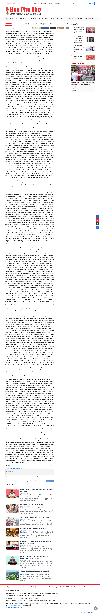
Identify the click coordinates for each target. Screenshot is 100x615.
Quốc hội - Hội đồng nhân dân (51, 24)
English (38, 3)
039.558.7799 (19, 598)
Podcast (50, 3)
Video (44, 3)
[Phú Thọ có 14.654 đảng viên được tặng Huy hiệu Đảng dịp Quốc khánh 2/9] (12, 545)
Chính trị (33, 18)
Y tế (65, 18)
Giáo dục (59, 18)
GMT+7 (15, 3)
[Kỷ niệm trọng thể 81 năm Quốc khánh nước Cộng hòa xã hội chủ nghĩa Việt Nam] (12, 560)
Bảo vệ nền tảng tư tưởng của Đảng (34, 24)
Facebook (58, 3)
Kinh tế (52, 18)
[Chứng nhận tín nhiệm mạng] (14, 607)
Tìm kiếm (91, 3)
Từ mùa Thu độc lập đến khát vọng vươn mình (34, 571)
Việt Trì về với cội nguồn (78, 63)
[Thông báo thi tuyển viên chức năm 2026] (90, 57)
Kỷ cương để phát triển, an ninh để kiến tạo (33, 528)
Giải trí (90, 18)
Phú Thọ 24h (13, 18)
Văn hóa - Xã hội (43, 18)
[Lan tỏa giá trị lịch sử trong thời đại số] (12, 508)
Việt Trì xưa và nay (77, 91)
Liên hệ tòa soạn (36, 587)
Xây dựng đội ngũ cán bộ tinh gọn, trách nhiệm (34, 517)
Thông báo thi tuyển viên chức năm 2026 (78, 56)
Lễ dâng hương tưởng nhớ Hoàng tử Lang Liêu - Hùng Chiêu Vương (82, 83)
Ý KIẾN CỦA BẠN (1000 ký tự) (13, 468)
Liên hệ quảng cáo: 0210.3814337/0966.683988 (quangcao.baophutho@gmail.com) (72, 587)
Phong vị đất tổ (24, 18)
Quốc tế (70, 18)
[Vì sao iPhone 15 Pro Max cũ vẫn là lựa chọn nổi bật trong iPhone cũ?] (90, 39)
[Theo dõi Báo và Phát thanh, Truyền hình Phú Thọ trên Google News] (36, 28)
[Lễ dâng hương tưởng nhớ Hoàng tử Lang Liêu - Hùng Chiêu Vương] (83, 73)
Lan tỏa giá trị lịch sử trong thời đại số (32, 504)
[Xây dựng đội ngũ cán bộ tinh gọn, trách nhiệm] (12, 521)
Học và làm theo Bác (64, 24)
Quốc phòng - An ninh (81, 18)
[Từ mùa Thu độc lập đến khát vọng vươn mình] (12, 575)
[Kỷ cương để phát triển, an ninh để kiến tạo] (12, 532)
